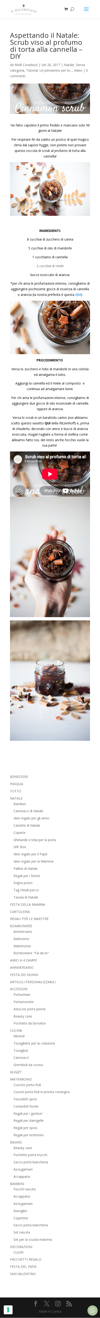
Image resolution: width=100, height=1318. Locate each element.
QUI (78, 294)
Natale (69, 65)
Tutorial (32, 70)
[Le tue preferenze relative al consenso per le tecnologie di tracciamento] (8, 1309)
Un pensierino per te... (56, 70)
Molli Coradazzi (26, 65)
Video (78, 70)
